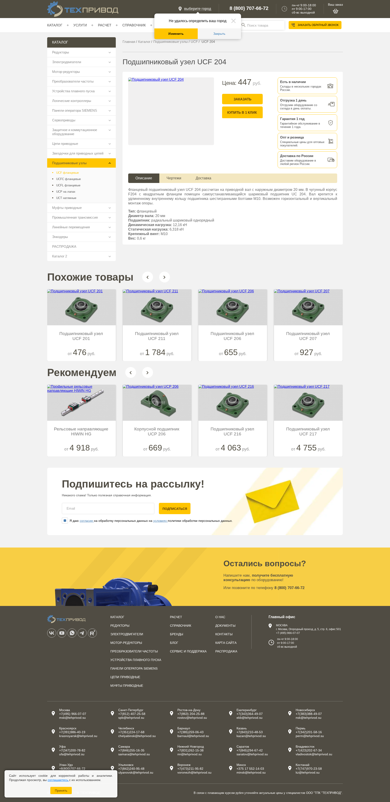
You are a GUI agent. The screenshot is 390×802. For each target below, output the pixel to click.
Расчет (104, 25)
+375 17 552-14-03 (250, 768)
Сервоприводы (63, 120)
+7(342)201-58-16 (309, 732)
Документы (225, 625)
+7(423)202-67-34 (309, 750)
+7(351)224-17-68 (131, 732)
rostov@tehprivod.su (192, 717)
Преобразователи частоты (73, 81)
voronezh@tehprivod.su (194, 772)
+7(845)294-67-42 (250, 750)
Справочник (134, 25)
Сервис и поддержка (188, 651)
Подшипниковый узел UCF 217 (308, 431)
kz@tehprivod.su (308, 772)
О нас (220, 617)
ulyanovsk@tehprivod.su (135, 772)
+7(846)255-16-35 (131, 750)
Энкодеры (60, 237)
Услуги (80, 25)
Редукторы (60, 52)
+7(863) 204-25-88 (190, 714)
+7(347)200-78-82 (72, 750)
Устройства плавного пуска (73, 91)
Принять (61, 790)
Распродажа (226, 651)
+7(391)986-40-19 (72, 732)
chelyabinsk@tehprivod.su (137, 736)
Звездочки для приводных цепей (77, 153)
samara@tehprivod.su (134, 754)
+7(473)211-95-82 (190, 768)
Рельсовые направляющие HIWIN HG (81, 431)
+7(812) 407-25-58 (131, 714)
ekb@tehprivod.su (249, 717)
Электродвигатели (66, 62)
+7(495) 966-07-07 (72, 714)
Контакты (223, 634)
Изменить (176, 33)
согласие (87, 520)
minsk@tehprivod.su (251, 772)
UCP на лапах (65, 191)
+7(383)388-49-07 (309, 714)
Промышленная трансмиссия (75, 217)
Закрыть (219, 33)
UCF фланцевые (67, 172)
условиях (160, 520)
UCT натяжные (66, 198)
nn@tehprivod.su (189, 754)
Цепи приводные (65, 144)
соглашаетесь (58, 780)
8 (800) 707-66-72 (249, 8)
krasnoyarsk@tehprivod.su (78, 736)
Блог (174, 643)
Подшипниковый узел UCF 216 (232, 431)
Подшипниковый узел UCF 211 (157, 336)
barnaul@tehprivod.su (193, 736)
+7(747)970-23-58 (309, 768)
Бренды (176, 634)
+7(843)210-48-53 (250, 732)
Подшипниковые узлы (69, 163)
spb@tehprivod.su (131, 717)
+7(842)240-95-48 (131, 768)
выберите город (197, 9)
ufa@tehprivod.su (71, 754)
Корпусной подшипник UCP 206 (156, 431)
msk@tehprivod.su (72, 717)
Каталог (54, 25)
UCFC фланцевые (68, 179)
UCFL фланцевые (68, 185)
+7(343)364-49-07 (250, 714)
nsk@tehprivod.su (308, 717)
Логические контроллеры (71, 101)
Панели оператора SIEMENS (74, 110)
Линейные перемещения (71, 227)
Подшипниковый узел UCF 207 (308, 336)
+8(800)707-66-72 (72, 768)
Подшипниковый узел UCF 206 (232, 336)
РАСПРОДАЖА (64, 246)
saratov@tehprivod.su (252, 754)
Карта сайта (226, 643)
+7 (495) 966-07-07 (288, 633)
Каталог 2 (59, 256)
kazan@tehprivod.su (251, 736)
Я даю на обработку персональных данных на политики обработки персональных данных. (151, 520)
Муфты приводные (67, 208)
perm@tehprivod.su (310, 736)
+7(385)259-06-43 (190, 732)
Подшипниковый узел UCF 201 (81, 336)
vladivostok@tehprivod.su (314, 754)
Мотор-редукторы (66, 72)
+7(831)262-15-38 (190, 750)
